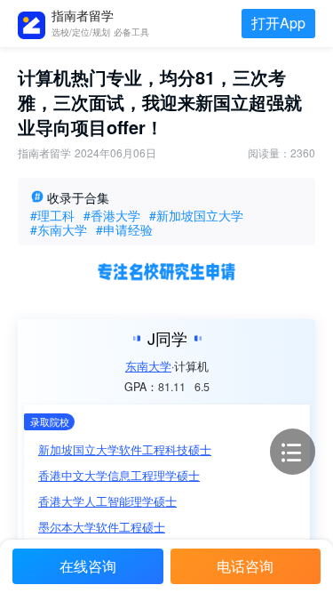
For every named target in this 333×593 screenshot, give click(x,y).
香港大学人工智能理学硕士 (107, 501)
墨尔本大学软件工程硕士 (101, 526)
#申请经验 (124, 229)
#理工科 (52, 215)
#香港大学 (111, 215)
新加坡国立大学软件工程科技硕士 (124, 449)
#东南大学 (58, 229)
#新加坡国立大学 (196, 215)
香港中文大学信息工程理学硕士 (119, 475)
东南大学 (148, 366)
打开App (278, 22)
